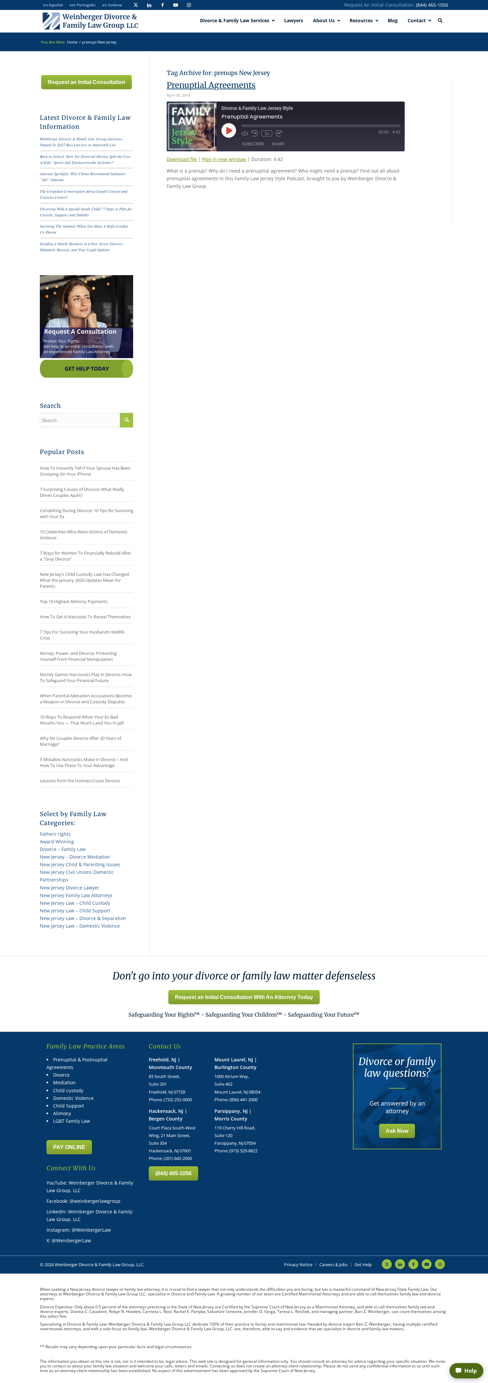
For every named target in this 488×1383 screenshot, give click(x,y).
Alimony (62, 1113)
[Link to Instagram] (189, 5)
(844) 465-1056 (432, 5)
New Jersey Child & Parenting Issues (80, 864)
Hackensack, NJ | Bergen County (168, 1115)
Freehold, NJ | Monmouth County (170, 1063)
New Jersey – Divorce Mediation (75, 857)
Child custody (68, 1090)
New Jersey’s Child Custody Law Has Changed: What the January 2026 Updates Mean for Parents (85, 580)
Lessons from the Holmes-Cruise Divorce (80, 781)
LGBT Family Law (71, 1121)
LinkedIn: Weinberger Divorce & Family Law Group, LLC (89, 1215)
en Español (53, 4)
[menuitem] (298, 1264)
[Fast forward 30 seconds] (279, 133)
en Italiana (112, 4)
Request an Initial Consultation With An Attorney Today (244, 997)
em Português (82, 4)
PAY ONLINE (69, 1147)
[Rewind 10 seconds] (254, 133)
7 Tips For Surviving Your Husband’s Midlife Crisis (82, 635)
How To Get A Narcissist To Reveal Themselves (85, 617)
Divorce (61, 1075)
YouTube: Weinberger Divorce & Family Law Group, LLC (89, 1186)
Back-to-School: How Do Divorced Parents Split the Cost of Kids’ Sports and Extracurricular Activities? (85, 159)
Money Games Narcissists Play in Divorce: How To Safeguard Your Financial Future (85, 677)
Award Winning (57, 841)
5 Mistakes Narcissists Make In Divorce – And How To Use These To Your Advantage (84, 762)
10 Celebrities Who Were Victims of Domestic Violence (83, 535)
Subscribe (253, 144)
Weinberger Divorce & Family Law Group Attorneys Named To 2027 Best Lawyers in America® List (81, 141)
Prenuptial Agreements (211, 85)
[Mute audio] (244, 133)
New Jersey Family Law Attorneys (76, 895)
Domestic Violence (73, 1098)
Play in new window (224, 159)
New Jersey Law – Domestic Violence (80, 926)
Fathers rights (55, 834)
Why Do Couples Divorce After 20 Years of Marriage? (80, 741)
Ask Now (397, 1131)
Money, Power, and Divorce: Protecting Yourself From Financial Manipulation (78, 656)
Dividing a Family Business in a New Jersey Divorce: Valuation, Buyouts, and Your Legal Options (82, 246)
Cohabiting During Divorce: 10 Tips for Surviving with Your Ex (86, 513)
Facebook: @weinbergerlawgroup (83, 1201)
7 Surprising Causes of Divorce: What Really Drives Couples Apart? (82, 492)
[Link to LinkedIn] (149, 5)
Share (278, 144)
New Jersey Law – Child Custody (75, 903)
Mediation (64, 1082)
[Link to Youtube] (176, 5)
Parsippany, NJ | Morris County (233, 1115)
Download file (182, 159)
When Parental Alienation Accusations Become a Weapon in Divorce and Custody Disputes (85, 699)
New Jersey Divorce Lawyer (69, 887)
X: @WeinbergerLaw (68, 1240)
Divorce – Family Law (63, 849)
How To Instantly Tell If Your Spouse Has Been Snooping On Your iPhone (85, 471)
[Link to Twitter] (136, 5)
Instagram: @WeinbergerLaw (78, 1230)
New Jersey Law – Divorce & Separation (83, 918)
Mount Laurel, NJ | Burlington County (235, 1063)
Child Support (68, 1106)
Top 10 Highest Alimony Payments (74, 601)
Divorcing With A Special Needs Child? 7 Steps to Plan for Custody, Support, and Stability (86, 211)
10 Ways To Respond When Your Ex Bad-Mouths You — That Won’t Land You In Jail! (82, 720)
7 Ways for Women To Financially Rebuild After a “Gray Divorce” (85, 556)
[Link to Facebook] (162, 5)
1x (267, 133)
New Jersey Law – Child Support (75, 910)
